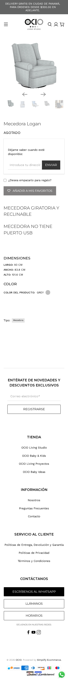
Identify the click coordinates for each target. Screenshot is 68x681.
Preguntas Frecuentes (34, 508)
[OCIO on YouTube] (33, 633)
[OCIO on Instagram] (39, 633)
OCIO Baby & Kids (34, 455)
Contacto (34, 516)
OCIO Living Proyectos (34, 463)
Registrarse (34, 409)
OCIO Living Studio (34, 447)
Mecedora (18, 320)
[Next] (43, 94)
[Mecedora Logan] (34, 66)
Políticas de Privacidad (34, 553)
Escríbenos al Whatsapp (34, 591)
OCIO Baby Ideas (34, 472)
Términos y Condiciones (34, 561)
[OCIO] (34, 24)
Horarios (34, 615)
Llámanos (34, 603)
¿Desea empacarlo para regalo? (29, 180)
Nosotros (34, 500)
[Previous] (25, 94)
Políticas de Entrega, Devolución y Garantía (34, 545)
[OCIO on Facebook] (28, 633)
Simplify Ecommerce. (49, 659)
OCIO (19, 659)
